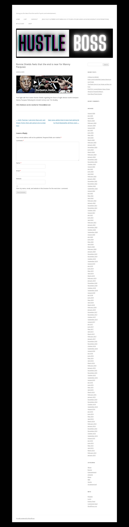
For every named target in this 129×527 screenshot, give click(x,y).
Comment (20, 140)
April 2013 (91, 448)
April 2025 (91, 138)
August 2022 (91, 191)
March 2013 (91, 450)
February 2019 (92, 278)
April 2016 (91, 361)
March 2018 (91, 305)
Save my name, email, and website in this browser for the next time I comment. (42, 188)
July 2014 (90, 412)
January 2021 (92, 225)
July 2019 (90, 266)
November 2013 (92, 431)
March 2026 (91, 121)
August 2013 (91, 438)
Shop (30, 24)
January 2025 (92, 145)
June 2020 (91, 239)
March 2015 (91, 392)
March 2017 (91, 334)
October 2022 (92, 186)
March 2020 (91, 247)
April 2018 (91, 302)
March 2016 (91, 363)
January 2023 (92, 179)
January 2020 (92, 252)
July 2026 (90, 116)
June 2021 (91, 218)
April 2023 (91, 174)
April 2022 (91, 198)
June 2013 (91, 443)
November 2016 (92, 344)
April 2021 (91, 220)
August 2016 (91, 351)
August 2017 (91, 322)
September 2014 (93, 407)
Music (89, 477)
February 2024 (92, 155)
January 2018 (92, 310)
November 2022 (92, 184)
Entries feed (91, 501)
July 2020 (90, 237)
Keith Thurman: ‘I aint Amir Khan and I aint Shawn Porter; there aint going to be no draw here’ (31, 123)
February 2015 (92, 395)
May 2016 (90, 358)
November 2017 (92, 315)
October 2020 (92, 230)
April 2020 (91, 244)
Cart (25, 19)
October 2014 (92, 404)
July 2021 (90, 215)
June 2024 (91, 150)
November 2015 (92, 373)
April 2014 (91, 419)
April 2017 (91, 332)
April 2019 (91, 273)
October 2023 (92, 164)
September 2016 (93, 349)
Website (18, 179)
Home (18, 19)
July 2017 (90, 324)
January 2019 (92, 281)
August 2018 (91, 293)
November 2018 (92, 285)
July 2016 (90, 353)
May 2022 (90, 196)
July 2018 (90, 295)
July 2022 (90, 193)
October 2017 (92, 317)
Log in (89, 499)
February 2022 (92, 201)
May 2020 (90, 242)
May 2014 (90, 416)
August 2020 (91, 235)
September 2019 (93, 261)
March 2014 (91, 421)
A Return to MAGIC (93, 77)
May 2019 (90, 271)
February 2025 (92, 142)
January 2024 (92, 157)
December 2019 (92, 254)
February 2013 (92, 453)
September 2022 (93, 188)
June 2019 (91, 269)
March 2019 (91, 276)
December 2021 (92, 205)
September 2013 (93, 436)
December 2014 (92, 399)
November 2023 (92, 162)
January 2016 (92, 368)
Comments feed (92, 504)
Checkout (34, 19)
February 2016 (92, 366)
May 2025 (90, 135)
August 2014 (91, 409)
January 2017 (92, 339)
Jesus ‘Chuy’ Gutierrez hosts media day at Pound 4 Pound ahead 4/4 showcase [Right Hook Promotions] (75, 19)
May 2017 (90, 329)
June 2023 (91, 172)
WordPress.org (92, 506)
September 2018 (93, 290)
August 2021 (91, 213)
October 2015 (92, 375)
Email (18, 171)
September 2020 (93, 232)
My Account (20, 24)
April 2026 (91, 118)
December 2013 (92, 429)
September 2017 (93, 319)
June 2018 (91, 298)
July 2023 (90, 169)
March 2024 (91, 152)
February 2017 (92, 336)
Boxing (90, 470)
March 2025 (91, 140)
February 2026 (92, 123)
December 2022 (92, 181)
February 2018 (92, 307)
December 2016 (92, 341)
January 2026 (92, 125)
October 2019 (92, 259)
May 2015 (90, 387)
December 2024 (92, 147)
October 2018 (92, 288)
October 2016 (92, 346)
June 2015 (91, 385)
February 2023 (92, 176)
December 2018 (92, 283)
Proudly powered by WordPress (25, 518)
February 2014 (92, 424)
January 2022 (92, 203)
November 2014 (92, 402)
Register (90, 496)
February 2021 (92, 222)
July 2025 (90, 130)
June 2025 (91, 133)
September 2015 (93, 378)
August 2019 (91, 264)
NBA (89, 480)
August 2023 (91, 167)
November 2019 (92, 256)
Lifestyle (90, 475)
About (89, 467)
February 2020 (92, 249)
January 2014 (92, 426)
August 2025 (91, 128)
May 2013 (90, 446)
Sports (90, 482)
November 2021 (92, 208)
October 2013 (92, 433)
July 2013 (90, 441)
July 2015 (90, 383)
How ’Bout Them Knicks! (95, 94)
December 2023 (92, 159)
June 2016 (91, 356)
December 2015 (92, 370)
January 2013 (92, 455)
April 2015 (91, 390)
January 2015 (92, 397)
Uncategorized (92, 484)
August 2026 (91, 113)
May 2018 (90, 300)
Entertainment (92, 472)
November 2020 (92, 227)
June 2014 (91, 414)
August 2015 (91, 380)
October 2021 (92, 210)
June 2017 (91, 327)
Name (18, 163)
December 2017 (92, 312)
